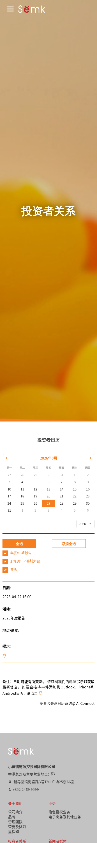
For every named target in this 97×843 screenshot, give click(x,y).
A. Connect (85, 703)
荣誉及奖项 (17, 826)
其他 (13, 570)
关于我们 (15, 803)
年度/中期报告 (20, 553)
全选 (19, 543)
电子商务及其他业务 (64, 816)
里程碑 (13, 831)
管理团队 (15, 821)
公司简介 (15, 811)
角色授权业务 (59, 811)
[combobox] (82, 524)
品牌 (11, 816)
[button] (6, 458)
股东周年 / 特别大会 (25, 561)
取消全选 (69, 543)
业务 (52, 803)
